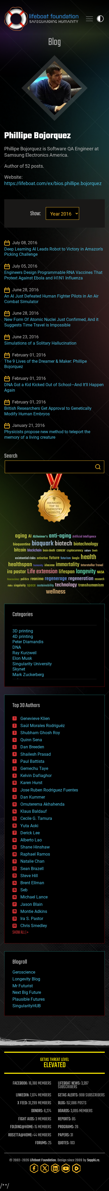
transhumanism (91, 585)
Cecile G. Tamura (36, 818)
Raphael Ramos (35, 854)
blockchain (34, 551)
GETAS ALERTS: (68, 1095)
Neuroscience (13, 579)
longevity (86, 571)
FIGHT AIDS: (26, 1119)
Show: (35, 214)
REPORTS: (64, 1119)
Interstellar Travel (92, 566)
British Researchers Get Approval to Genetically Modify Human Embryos (48, 411)
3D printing (22, 630)
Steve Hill (29, 875)
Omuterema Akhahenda (42, 804)
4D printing (22, 636)
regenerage (56, 579)
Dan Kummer (32, 797)
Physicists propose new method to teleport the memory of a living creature (47, 434)
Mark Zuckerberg (28, 674)
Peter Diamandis (27, 641)
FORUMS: (41, 1143)
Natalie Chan (32, 861)
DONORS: (37, 1111)
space (31, 585)
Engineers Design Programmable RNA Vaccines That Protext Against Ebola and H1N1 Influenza (53, 275)
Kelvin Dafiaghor (36, 775)
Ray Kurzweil (24, 652)
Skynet (18, 669)
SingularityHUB (26, 1005)
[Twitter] (44, 1168)
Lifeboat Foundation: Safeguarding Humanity (41, 18)
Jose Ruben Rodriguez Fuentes (49, 790)
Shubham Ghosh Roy (40, 732)
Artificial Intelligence (84, 537)
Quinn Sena (31, 739)
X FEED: (22, 1103)
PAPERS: (64, 1135)
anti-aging (60, 536)
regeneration (80, 579)
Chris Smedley (33, 925)
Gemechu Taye (34, 768)
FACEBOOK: (20, 1083)
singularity (20, 585)
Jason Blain (31, 904)
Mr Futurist (22, 985)
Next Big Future (26, 992)
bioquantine (21, 544)
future (54, 557)
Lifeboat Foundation (43, 1160)
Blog (54, 42)
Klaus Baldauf (33, 811)
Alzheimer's (40, 537)
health (88, 557)
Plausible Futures (28, 999)
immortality (67, 564)
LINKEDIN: (22, 1095)
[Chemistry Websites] (54, 499)
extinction (42, 558)
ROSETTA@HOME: (20, 1135)
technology (66, 585)
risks (10, 585)
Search (98, 467)
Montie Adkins (33, 911)
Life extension (42, 571)
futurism (66, 558)
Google (75, 558)
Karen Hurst (31, 782)
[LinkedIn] (55, 1168)
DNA (16, 647)
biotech (63, 543)
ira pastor (16, 572)
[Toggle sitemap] (89, 18)
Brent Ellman (32, 882)
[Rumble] (76, 1168)
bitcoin (20, 550)
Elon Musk (22, 658)
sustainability (45, 586)
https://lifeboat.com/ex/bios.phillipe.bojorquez (53, 183)
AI (29, 536)
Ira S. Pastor (31, 918)
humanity (38, 565)
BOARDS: (64, 1111)
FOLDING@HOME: (22, 1127)
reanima (36, 578)
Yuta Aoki (29, 825)
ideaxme (49, 566)
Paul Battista (32, 761)
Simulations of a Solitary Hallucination (40, 343)
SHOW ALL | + (20, 932)
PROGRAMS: (66, 1127)
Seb (24, 889)
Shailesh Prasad (35, 754)
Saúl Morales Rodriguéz (42, 725)
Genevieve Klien (35, 718)
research (99, 579)
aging (21, 536)
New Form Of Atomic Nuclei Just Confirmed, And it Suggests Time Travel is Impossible (51, 322)
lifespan (67, 572)
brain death (49, 551)
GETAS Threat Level (54, 1063)
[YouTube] (66, 1168)
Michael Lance (34, 896)
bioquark (42, 544)
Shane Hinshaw (35, 847)
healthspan (20, 564)
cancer (60, 551)
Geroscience (23, 972)
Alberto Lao (31, 839)
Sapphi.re (93, 1160)
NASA (100, 572)
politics (25, 579)
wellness (55, 592)
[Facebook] (34, 1168)
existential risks (25, 558)
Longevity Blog (26, 979)
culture (87, 550)
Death (94, 550)
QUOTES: (63, 1143)
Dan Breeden (32, 746)
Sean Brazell (32, 868)
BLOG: (62, 1103)
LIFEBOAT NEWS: (69, 1083)
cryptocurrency (75, 551)
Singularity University (32, 663)
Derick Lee (30, 832)
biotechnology (86, 544)
